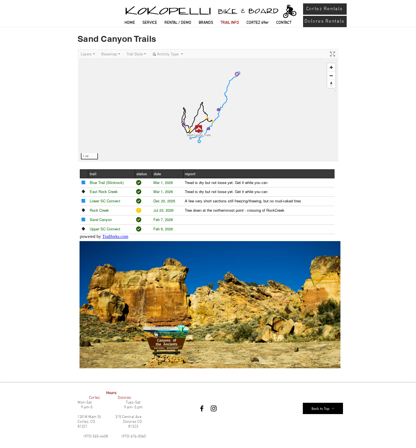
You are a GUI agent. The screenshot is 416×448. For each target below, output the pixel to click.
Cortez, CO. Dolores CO (110, 421)
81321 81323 (108, 426)
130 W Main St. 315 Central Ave (109, 417)
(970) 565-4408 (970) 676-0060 (114, 436)
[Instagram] (214, 408)
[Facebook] (202, 408)
